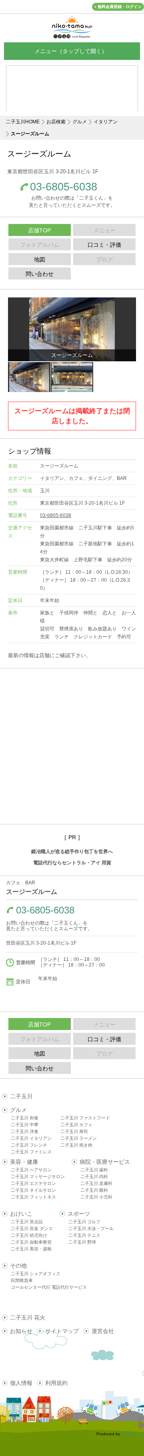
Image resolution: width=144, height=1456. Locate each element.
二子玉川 (21, 1096)
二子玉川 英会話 (27, 1221)
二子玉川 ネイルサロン (33, 1190)
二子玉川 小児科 (96, 1197)
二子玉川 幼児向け (29, 1235)
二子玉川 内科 (94, 1176)
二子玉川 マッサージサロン (38, 1176)
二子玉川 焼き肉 (76, 1145)
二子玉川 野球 (82, 1242)
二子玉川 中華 (24, 1124)
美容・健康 (24, 1162)
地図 (39, 259)
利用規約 (56, 1383)
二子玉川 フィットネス (33, 1197)
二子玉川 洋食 (24, 1131)
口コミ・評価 (104, 245)
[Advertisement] (72, 746)
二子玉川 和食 (24, 1117)
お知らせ (21, 1331)
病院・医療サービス (105, 1162)
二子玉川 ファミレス (31, 1151)
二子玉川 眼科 (94, 1190)
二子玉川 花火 (27, 1317)
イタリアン (106, 122)
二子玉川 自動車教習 (31, 1242)
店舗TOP (39, 230)
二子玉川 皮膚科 (96, 1183)
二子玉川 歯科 (94, 1169)
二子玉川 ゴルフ (84, 1221)
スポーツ (79, 1213)
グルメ (79, 122)
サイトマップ (62, 1331)
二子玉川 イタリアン (31, 1138)
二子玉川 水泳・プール (91, 1228)
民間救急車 (22, 1280)
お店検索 (56, 122)
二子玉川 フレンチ (29, 1145)
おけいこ (21, 1213)
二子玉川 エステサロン (33, 1183)
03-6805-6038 (63, 187)
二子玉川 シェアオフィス (35, 1273)
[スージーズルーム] (72, 329)
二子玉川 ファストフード (85, 1117)
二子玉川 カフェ (76, 1124)
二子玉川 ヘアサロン (31, 1169)
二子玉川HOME (23, 122)
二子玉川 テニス (84, 1235)
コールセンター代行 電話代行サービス (49, 1287)
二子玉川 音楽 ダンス (32, 1228)
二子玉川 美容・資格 (31, 1248)
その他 (18, 1265)
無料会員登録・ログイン (120, 6)
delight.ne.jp (132, 1434)
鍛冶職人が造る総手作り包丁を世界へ (72, 851)
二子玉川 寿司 (74, 1131)
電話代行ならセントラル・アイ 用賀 (72, 863)
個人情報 (21, 1383)
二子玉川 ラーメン (78, 1138)
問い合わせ (40, 274)
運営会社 (103, 1331)
